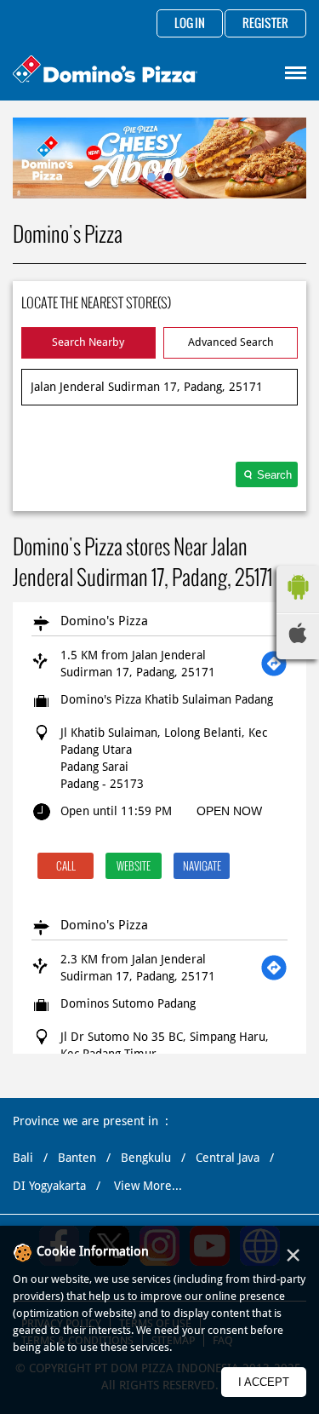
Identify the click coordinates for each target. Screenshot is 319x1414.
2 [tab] (168, 177)
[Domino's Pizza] (105, 71)
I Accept (263, 1382)
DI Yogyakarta (49, 1186)
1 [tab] (151, 177)
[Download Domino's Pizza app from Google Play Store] (297, 604)
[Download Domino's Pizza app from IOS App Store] (297, 639)
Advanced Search (231, 342)
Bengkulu (146, 1157)
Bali (23, 1157)
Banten (77, 1157)
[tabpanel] (159, 158)
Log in (189, 24)
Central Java (227, 1157)
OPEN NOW (229, 811)
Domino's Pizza (104, 621)
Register (265, 24)
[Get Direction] (274, 663)
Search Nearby (88, 342)
